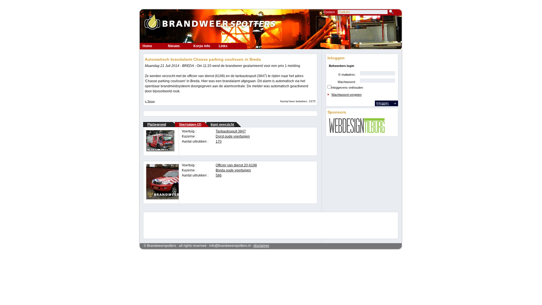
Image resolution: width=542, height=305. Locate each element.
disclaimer (261, 246)
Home (147, 46)
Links (223, 46)
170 (219, 141)
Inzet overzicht (222, 125)
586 (219, 175)
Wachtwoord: (347, 82)
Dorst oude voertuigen (233, 136)
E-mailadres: (347, 74)
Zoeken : (331, 12)
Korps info (201, 46)
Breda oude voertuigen (233, 170)
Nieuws (174, 46)
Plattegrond (156, 125)
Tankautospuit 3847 (231, 131)
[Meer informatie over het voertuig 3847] (160, 150)
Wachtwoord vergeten (346, 94)
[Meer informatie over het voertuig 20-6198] (172, 198)
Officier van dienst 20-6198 (236, 165)
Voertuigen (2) (190, 125)
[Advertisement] (267, 225)
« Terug (150, 101)
